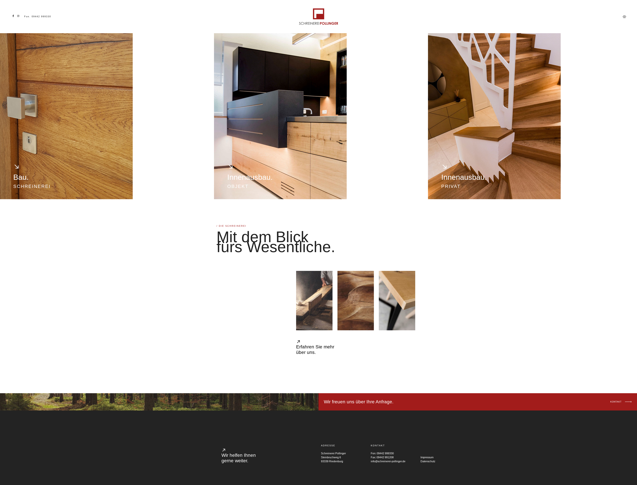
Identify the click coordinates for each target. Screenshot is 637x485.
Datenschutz (428, 461)
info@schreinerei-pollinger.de (388, 461)
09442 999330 (385, 453)
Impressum (427, 457)
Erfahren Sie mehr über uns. (315, 349)
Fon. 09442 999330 (37, 16)
